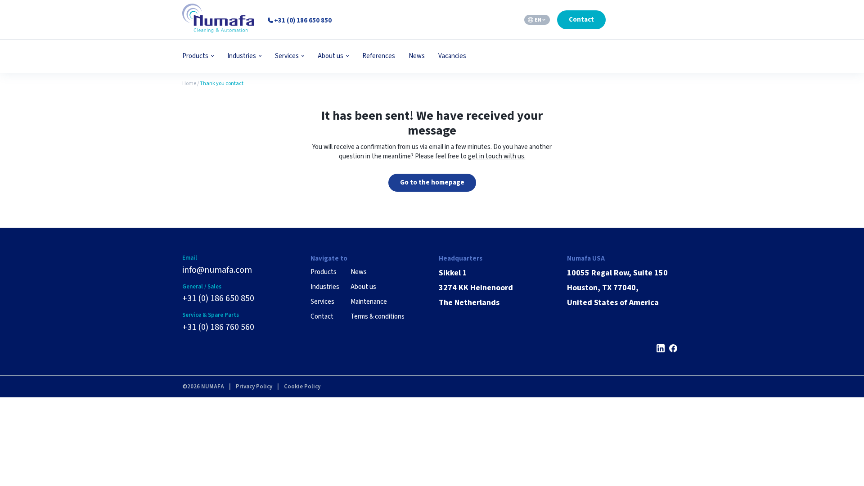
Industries (241, 56)
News (417, 56)
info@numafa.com (217, 270)
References (378, 56)
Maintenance (369, 301)
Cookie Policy (302, 386)
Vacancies (452, 56)
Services (287, 56)
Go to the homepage (432, 182)
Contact (581, 19)
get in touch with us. (497, 156)
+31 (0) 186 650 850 (218, 298)
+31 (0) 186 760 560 (218, 327)
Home (189, 83)
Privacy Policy (254, 386)
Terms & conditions (378, 316)
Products (195, 56)
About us (330, 56)
